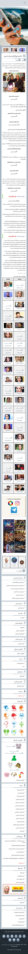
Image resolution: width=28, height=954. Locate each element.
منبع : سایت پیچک (22, 273)
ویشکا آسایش (19, 440)
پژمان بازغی (8, 393)
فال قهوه (22, 627)
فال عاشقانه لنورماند (19, 915)
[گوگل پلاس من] (18, 940)
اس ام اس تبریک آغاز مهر (19, 592)
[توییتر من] (3, 936)
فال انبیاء (22, 618)
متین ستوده (8, 373)
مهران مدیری (8, 329)
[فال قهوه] (20, 536)
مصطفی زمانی (19, 420)
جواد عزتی (8, 491)
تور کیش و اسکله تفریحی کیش (17, 855)
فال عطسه (22, 902)
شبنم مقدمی (19, 451)
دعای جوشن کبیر (20, 663)
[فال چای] (20, 547)
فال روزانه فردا (21, 922)
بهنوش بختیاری (8, 403)
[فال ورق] (8, 547)
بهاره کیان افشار (8, 440)
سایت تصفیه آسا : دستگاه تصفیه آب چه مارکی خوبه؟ (15, 841)
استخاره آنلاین (21, 608)
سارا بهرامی (8, 308)
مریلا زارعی (19, 339)
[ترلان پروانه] (14, 50)
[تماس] (7, 936)
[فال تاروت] (20, 525)
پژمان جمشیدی (8, 346)
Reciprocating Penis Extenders (18, 845)
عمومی (17, 571)
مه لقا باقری (19, 383)
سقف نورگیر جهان (20, 852)
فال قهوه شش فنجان (19, 634)
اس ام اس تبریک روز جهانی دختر (17, 588)
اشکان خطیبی (8, 410)
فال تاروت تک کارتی (20, 799)
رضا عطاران (19, 460)
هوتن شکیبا (19, 353)
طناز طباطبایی (8, 353)
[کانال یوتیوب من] (14, 940)
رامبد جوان (8, 288)
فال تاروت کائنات (20, 796)
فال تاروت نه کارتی (20, 815)
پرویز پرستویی (19, 410)
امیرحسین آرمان (19, 403)
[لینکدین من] (10, 940)
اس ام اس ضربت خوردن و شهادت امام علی (15, 585)
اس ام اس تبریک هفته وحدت (18, 582)
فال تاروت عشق (20, 821)
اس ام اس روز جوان (20, 595)
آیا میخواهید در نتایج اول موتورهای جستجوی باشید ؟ (14, 859)
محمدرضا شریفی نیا (19, 363)
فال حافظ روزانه (21, 876)
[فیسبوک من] (16, 936)
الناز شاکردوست (19, 373)
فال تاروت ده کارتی (20, 818)
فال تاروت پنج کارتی (20, 809)
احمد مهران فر (8, 298)
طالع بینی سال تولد (20, 780)
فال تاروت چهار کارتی (19, 806)
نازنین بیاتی (19, 430)
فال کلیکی (22, 676)
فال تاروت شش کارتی (19, 812)
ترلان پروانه (19, 393)
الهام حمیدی (8, 319)
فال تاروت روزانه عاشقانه (18, 825)
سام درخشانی (19, 319)
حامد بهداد (19, 329)
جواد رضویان (19, 308)
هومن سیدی (8, 451)
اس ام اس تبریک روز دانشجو (18, 598)
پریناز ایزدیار (8, 363)
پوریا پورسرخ (8, 460)
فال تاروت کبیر (21, 793)
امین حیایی (8, 471)
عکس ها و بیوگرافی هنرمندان (18, 925)
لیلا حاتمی (19, 471)
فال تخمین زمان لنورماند (19, 912)
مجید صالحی (8, 383)
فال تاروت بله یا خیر (20, 828)
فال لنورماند (21, 918)
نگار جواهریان (8, 430)
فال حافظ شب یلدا (20, 879)
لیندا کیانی (19, 346)
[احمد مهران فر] (22, 50)
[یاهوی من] (24, 936)
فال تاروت (22, 831)
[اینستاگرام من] (12, 936)
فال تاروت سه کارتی (20, 802)
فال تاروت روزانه (20, 790)
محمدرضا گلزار (19, 288)
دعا (23, 666)
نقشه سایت (9, 949)
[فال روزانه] (8, 525)
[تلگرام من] (20, 936)
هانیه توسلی (8, 339)
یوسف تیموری (19, 491)
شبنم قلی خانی (19, 298)
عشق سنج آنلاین (20, 686)
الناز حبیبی (8, 420)
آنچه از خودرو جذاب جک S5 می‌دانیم (16, 849)
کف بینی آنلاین (6, 565)
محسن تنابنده (19, 481)
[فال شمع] (8, 536)
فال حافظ (22, 873)
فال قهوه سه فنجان (20, 630)
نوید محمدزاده (8, 481)
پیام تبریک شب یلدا (20, 882)
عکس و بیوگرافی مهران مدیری (14, 15)
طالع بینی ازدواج (14, 565)
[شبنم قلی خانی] (6, 50)
